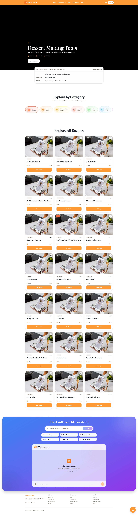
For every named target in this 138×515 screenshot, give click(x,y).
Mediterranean (66, 74)
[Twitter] (28, 502)
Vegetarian (48, 81)
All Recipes (50, 497)
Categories (61, 2)
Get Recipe (39, 169)
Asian (50, 74)
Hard (54, 77)
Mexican (54, 74)
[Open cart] (101, 2)
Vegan (52, 81)
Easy (46, 77)
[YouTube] (33, 502)
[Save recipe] (51, 137)
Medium (50, 77)
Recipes (77, 2)
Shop (69, 2)
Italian (46, 74)
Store (71, 503)
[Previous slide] (4, 37)
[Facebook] (31, 502)
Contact (94, 503)
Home (54, 2)
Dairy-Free (64, 81)
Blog (82, 2)
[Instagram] (26, 502)
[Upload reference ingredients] (35, 484)
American (59, 74)
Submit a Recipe (73, 501)
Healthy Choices (51, 501)
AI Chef (49, 503)
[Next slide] (134, 37)
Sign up (111, 2)
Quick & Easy (51, 499)
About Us (95, 497)
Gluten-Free (58, 81)
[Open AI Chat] (133, 510)
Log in (105, 2)
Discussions (73, 499)
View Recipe (33, 61)
